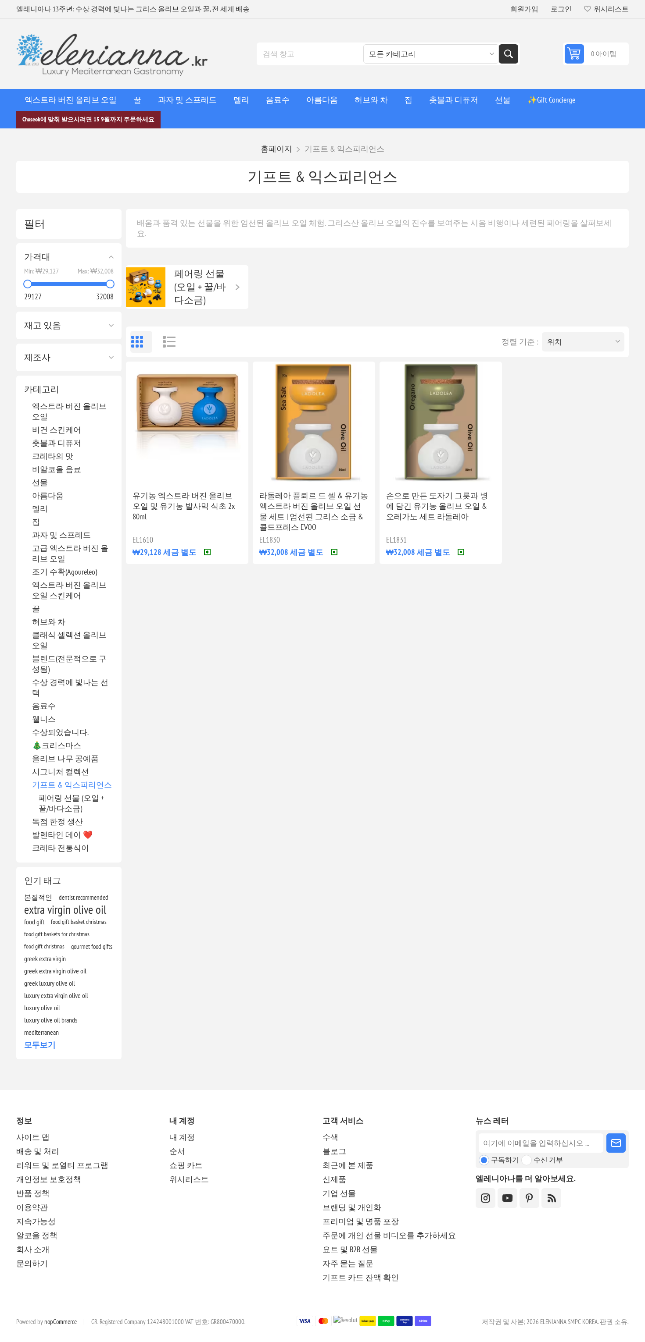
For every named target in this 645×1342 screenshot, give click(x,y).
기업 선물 (339, 1193)
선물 (40, 482)
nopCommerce (60, 1321)
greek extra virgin (45, 958)
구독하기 (505, 1159)
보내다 (616, 1143)
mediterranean (41, 1032)
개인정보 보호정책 (48, 1179)
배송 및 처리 (37, 1151)
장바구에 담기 (205, 469)
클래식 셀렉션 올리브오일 (69, 640)
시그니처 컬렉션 (60, 772)
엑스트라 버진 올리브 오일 (69, 411)
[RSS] (551, 1198)
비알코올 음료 (56, 469)
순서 (177, 1151)
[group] (187, 423)
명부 (165, 342)
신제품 (334, 1179)
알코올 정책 (36, 1235)
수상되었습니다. (60, 732)
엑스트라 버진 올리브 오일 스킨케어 (69, 590)
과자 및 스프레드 (61, 535)
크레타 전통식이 (60, 848)
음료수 (44, 706)
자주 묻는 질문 (347, 1263)
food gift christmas (44, 946)
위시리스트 (189, 1179)
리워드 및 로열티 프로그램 (62, 1165)
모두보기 (40, 1045)
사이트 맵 (33, 1137)
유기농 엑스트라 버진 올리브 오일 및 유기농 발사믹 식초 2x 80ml (184, 506)
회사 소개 (33, 1249)
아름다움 (48, 495)
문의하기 (32, 1263)
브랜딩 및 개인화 (351, 1207)
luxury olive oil (42, 1007)
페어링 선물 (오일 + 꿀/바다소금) (71, 803)
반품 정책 (33, 1193)
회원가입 (524, 8)
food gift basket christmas (79, 921)
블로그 (334, 1151)
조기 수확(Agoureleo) (64, 572)
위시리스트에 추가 (148, 470)
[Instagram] (485, 1198)
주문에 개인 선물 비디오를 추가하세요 (389, 1235)
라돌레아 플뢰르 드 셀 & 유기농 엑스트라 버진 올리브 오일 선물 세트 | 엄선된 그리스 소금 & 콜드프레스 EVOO (313, 511)
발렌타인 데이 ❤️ (62, 835)
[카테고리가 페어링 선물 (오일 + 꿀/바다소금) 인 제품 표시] (145, 287)
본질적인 (38, 897)
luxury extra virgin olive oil (56, 995)
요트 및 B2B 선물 (350, 1249)
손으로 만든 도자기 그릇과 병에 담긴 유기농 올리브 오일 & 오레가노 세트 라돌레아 (437, 506)
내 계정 (182, 1137)
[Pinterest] (529, 1198)
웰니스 (44, 719)
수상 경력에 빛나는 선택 (70, 687)
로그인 (561, 8)
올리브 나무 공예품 (65, 758)
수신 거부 (548, 1159)
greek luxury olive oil (49, 983)
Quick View (167, 470)
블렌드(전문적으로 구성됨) (69, 663)
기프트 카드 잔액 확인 (360, 1277)
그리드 (141, 342)
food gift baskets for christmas (57, 934)
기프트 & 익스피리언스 (72, 785)
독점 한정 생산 (57, 822)
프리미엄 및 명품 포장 (360, 1221)
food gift (34, 921)
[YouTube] (507, 1198)
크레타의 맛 (52, 456)
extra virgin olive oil (65, 909)
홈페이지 (276, 149)
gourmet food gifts (91, 946)
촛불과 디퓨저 (56, 443)
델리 (40, 509)
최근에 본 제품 (347, 1165)
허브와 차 (48, 622)
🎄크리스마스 (56, 745)
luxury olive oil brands (50, 1019)
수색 (508, 54)
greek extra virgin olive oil (55, 970)
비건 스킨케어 (56, 430)
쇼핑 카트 (186, 1165)
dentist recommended (83, 897)
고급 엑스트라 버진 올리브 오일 (70, 553)
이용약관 (32, 1207)
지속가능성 (36, 1221)
